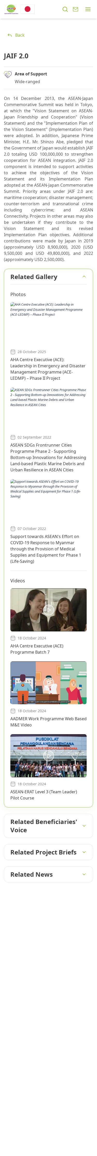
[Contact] (75, 9)
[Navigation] (88, 9)
